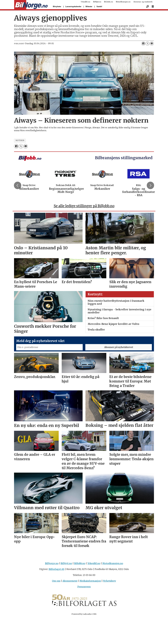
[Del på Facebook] (143, 44)
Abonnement (69, 580)
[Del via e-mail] (152, 44)
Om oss (56, 580)
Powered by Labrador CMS (84, 614)
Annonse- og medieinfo (143, 2)
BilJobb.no (108, 2)
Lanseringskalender (73, 6)
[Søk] (147, 6)
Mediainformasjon (90, 580)
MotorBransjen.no (123, 2)
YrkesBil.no (85, 2)
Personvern (84, 586)
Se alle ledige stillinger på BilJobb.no (84, 206)
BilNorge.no (52, 563)
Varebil (99, 6)
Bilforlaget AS (56, 569)
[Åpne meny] (153, 6)
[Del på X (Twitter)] (147, 44)
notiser (19, 140)
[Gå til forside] (31, 4)
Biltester (89, 6)
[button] (17, 185)
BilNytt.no (97, 2)
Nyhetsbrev (109, 580)
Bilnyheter (57, 6)
